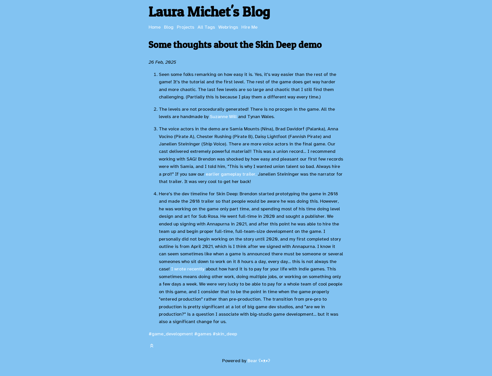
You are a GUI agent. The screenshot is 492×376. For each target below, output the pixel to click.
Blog (168, 27)
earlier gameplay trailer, (231, 174)
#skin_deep (225, 334)
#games (202, 334)
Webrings (228, 27)
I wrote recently (187, 269)
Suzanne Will (223, 116)
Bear (259, 360)
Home (155, 27)
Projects (185, 27)
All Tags (206, 27)
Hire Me (249, 27)
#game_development (171, 334)
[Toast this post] (152, 347)
